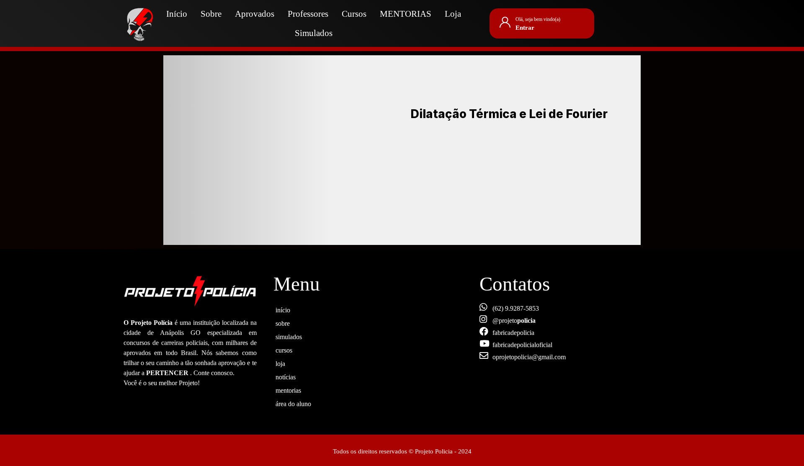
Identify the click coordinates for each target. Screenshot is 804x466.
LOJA (280, 362)
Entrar (524, 27)
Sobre (211, 14)
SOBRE (283, 322)
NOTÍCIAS (286, 376)
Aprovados (254, 14)
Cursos (354, 14)
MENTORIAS (405, 14)
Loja (453, 14)
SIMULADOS (289, 336)
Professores (308, 14)
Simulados (313, 33)
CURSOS (284, 349)
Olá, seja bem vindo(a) (537, 19)
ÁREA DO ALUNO (293, 403)
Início (176, 14)
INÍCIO (283, 309)
